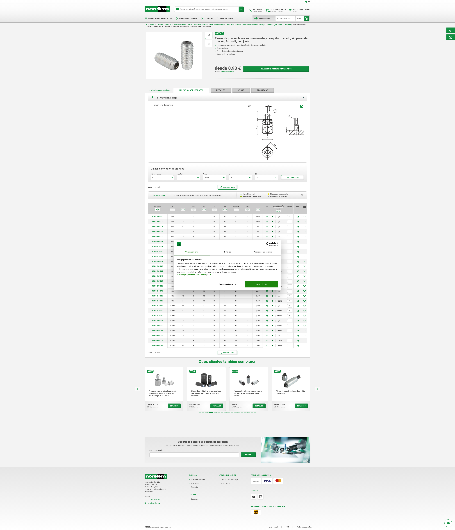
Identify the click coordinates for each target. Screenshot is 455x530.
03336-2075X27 (157, 286)
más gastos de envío (227, 71)
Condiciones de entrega (229, 479)
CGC (209, 275)
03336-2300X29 (157, 340)
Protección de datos (197, 275)
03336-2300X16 (157, 335)
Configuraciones (226, 284)
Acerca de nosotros (198, 479)
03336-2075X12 (157, 276)
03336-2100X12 (157, 246)
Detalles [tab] (227, 252)
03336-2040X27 (157, 271)
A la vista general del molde (161, 90)
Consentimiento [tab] (192, 252)
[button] (200, 412)
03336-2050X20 (157, 236)
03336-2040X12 (157, 261)
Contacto (194, 487)
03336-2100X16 (157, 306)
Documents (195, 499)
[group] (164, 389)
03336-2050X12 (157, 231)
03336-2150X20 (157, 296)
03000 (190, 25)
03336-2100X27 (157, 256)
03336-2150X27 (157, 301)
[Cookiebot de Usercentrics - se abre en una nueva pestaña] (267, 244)
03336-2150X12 (157, 291)
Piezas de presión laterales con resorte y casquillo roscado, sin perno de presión (259, 25)
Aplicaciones (226, 18)
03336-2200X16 (157, 321)
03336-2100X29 (157, 311)
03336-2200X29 (157, 326)
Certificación (225, 483)
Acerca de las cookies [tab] (263, 252)
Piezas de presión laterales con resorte (209, 25)
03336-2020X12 (157, 217)
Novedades (195, 483)
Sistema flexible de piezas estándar (172, 25)
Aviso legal (182, 275)
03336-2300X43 (157, 345)
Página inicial (151, 25)
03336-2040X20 (157, 266)
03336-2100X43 (157, 316)
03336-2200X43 (157, 330)
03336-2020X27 (157, 226)
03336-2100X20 (157, 251)
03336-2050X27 (157, 241)
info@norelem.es (153, 503)
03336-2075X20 (157, 281)
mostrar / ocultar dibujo (166, 98)
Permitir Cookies (261, 284)
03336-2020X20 (157, 222)
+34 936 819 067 (153, 500)
